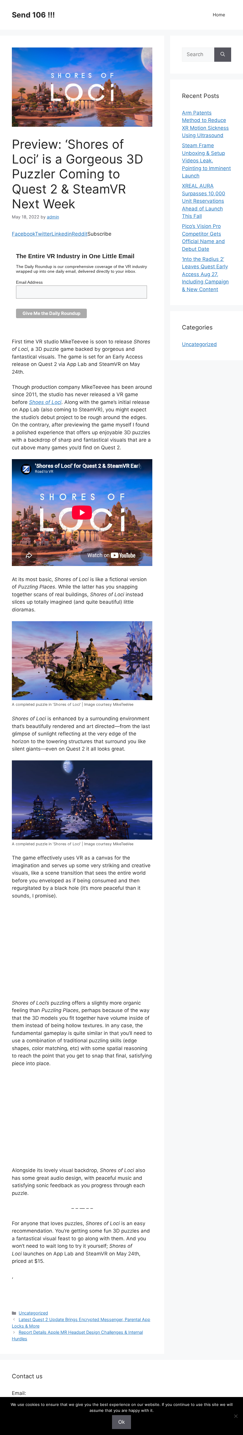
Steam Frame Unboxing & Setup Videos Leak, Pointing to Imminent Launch (206, 160)
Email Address (29, 282)
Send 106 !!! (33, 14)
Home (219, 15)
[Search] (222, 54)
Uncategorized (33, 1312)
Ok (121, 1422)
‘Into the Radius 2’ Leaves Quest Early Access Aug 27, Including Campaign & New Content (205, 274)
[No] (236, 1416)
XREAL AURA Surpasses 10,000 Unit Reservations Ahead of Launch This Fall (203, 201)
